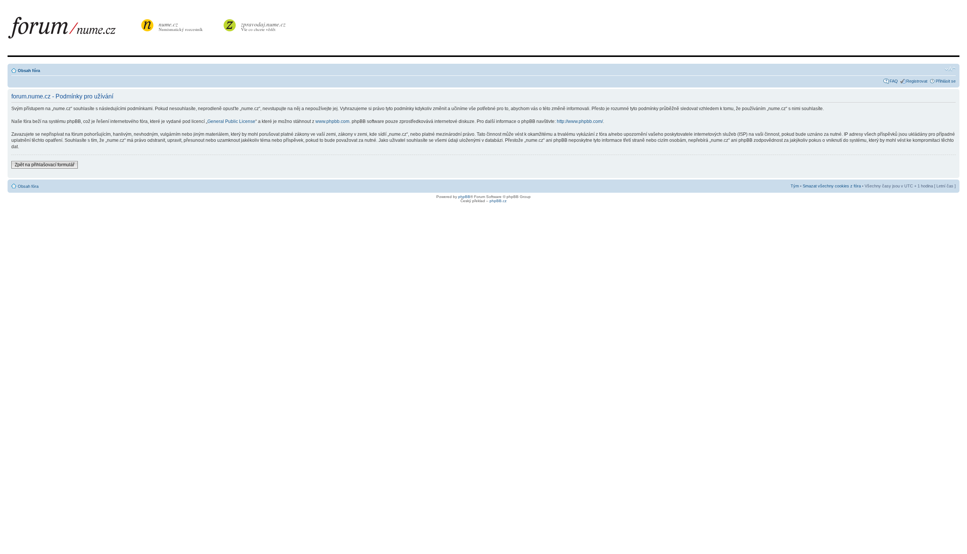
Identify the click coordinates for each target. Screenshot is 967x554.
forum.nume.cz (74, 30)
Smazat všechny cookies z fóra (832, 186)
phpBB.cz (498, 201)
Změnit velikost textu (950, 69)
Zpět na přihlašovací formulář (44, 164)
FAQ (894, 81)
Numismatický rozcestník (181, 26)
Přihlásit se (946, 81)
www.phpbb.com (332, 121)
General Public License (231, 121)
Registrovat (916, 81)
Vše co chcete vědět (263, 26)
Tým (795, 186)
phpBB (464, 197)
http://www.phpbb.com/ (580, 121)
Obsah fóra (29, 70)
